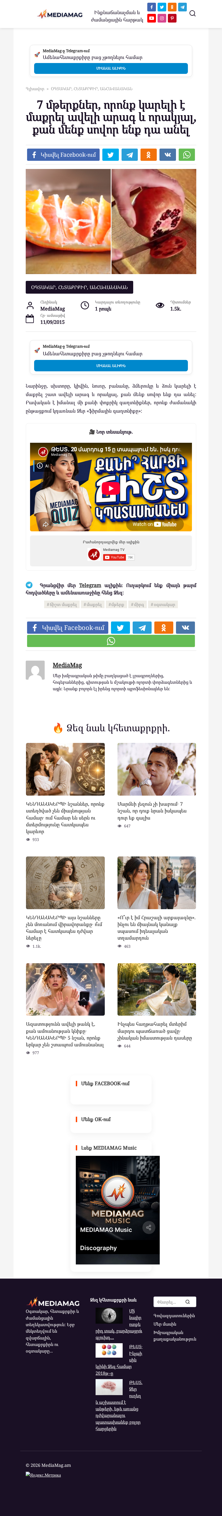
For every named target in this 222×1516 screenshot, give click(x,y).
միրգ (139, 604)
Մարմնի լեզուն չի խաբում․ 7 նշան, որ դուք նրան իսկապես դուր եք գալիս (152, 811)
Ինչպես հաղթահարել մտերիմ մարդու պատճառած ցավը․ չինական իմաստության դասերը (154, 1031)
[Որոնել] (187, 1302)
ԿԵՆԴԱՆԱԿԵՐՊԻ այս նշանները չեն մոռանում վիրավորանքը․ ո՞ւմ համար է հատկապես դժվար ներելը (64, 927)
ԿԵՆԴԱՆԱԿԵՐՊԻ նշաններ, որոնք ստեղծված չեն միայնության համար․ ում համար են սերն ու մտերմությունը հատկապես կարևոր (65, 817)
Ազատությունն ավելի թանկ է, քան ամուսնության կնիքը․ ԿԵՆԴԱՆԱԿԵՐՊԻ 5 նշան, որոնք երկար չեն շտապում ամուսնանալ (65, 1034)
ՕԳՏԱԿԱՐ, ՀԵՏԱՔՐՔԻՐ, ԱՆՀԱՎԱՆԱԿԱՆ (79, 287)
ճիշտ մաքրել (63, 604)
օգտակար (164, 604)
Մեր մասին (165, 1324)
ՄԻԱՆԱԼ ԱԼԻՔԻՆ (111, 68)
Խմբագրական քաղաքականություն (175, 1335)
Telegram (90, 585)
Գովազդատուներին (174, 1316)
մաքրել (94, 604)
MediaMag (67, 665)
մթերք (117, 604)
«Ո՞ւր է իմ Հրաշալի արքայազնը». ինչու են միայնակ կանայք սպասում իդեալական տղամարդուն (156, 927)
